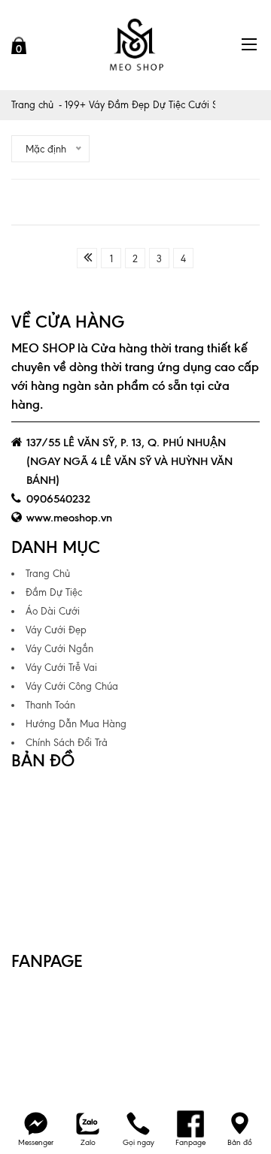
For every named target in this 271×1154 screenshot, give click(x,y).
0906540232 (58, 499)
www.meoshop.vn (69, 517)
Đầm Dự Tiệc (54, 592)
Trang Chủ (48, 573)
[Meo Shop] (135, 45)
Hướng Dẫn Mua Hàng (76, 724)
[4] (87, 258)
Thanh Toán (50, 705)
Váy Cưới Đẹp (56, 630)
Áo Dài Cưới (53, 611)
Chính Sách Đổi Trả (67, 742)
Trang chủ (32, 104)
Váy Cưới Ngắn (59, 648)
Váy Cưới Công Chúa (72, 686)
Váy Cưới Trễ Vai (61, 667)
